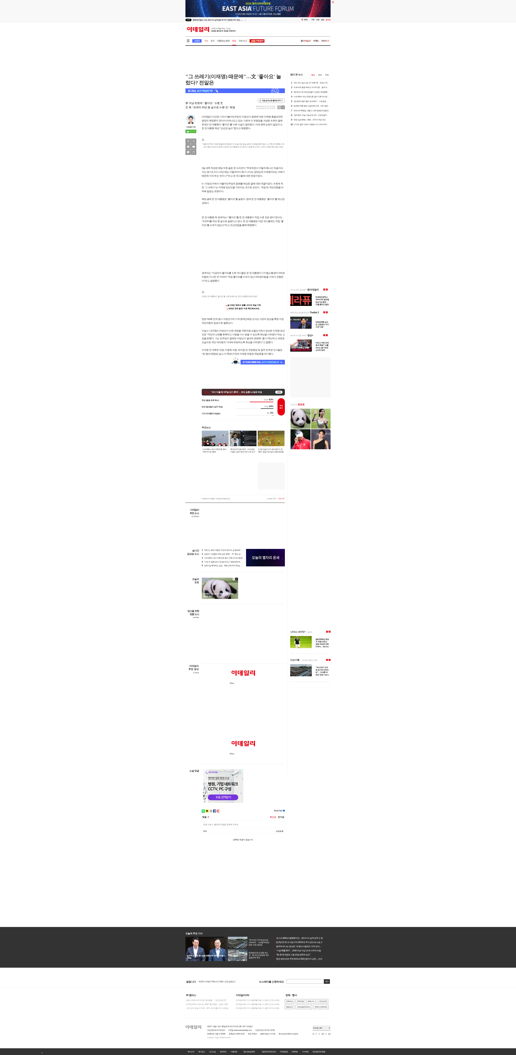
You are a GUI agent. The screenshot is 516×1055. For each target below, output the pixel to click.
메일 (188, 146)
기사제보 (305, 1052)
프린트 (193, 146)
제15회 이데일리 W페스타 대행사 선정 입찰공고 (216, 982)
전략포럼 (300, 1001)
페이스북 (188, 141)
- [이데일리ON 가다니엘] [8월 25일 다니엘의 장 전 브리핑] (257, 1000)
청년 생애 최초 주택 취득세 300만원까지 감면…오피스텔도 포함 (303, 959)
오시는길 (212, 1052)
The (325, 41)
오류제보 (294, 1052)
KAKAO (188, 152)
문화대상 (289, 1001)
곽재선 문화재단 (321, 1007)
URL (193, 152)
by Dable (196, 617)
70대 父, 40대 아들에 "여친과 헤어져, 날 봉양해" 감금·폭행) (225, 550)
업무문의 (223, 1052)
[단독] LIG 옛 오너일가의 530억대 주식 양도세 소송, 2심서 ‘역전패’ (303, 942)
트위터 (193, 141)
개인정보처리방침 (318, 1052)
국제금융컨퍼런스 (304, 1007)
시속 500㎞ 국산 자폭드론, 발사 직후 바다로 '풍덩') (222, 558)
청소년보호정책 (249, 1052)
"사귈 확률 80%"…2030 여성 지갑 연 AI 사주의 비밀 (297, 950)
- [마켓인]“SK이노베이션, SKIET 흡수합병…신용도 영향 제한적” (208, 1004)
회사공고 (201, 1052)
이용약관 (234, 1052)
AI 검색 (197, 41)
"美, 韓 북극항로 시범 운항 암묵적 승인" (292, 955)
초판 (322, 20)
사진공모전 (322, 1001)
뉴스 (313, 75)
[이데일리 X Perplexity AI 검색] (235, 90)
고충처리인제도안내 (268, 1052)
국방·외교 (243, 41)
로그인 (328, 20)
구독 (312, 20)
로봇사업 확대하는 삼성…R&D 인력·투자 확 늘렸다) (223, 566)
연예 (327, 75)
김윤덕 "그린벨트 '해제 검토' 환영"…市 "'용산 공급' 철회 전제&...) (227, 554)
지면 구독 (281, 499)
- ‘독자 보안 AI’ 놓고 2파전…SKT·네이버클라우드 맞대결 (206, 1008)
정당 (234, 41)
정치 (213, 41)
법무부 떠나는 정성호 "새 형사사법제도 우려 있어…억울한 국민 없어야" (306, 946)
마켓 (316, 41)
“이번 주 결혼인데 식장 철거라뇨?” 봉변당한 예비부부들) (225, 562)
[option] (236, 20)
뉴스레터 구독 (271, 499)
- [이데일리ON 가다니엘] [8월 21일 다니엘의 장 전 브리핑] (257, 1008)
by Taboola (195, 516)
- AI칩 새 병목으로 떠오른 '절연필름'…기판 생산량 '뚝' (205, 1000)
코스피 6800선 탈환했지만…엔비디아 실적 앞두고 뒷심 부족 (301, 938)
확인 (327, 981)
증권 (320, 75)
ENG (306, 20)
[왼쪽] (234, 579)
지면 (317, 20)
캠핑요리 (289, 1007)
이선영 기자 (191, 127)
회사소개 (191, 1052)
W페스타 (311, 1001)
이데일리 (211, 29)
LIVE (188, 20)
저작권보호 (284, 1052)
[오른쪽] (236, 579)
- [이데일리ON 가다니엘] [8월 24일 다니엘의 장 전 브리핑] (257, 1004)
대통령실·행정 (223, 41)
